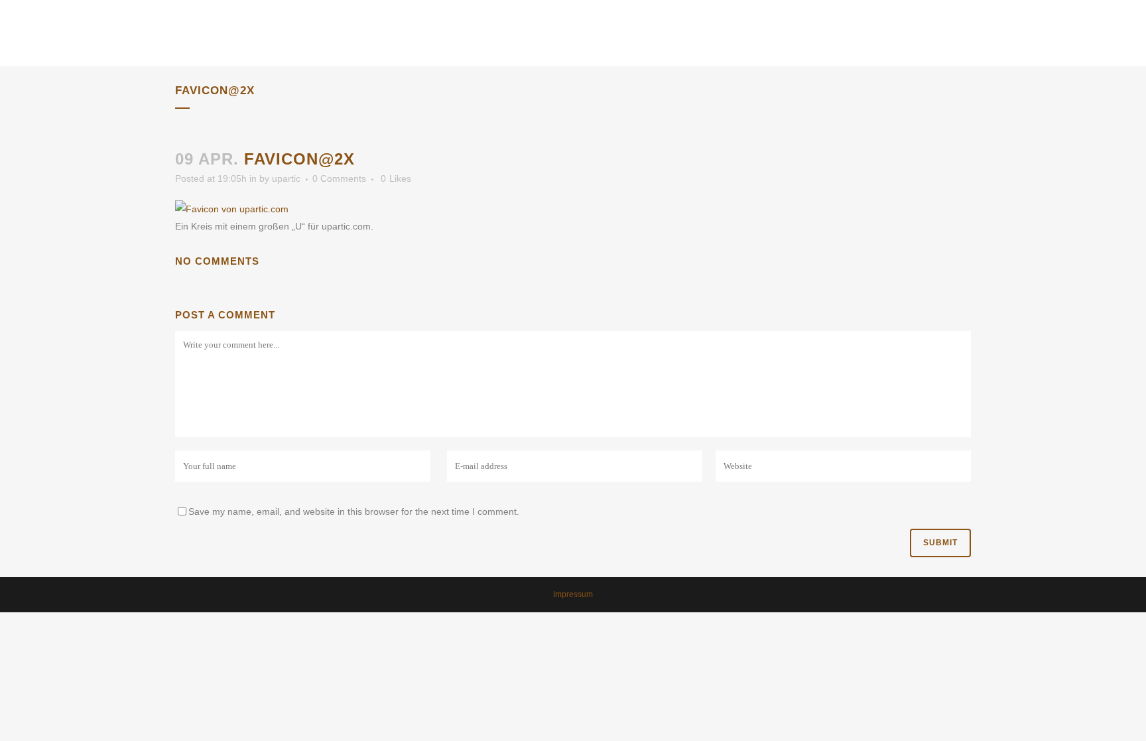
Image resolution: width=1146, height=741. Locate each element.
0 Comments (339, 178)
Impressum (573, 594)
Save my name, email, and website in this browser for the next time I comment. (353, 511)
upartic (286, 178)
